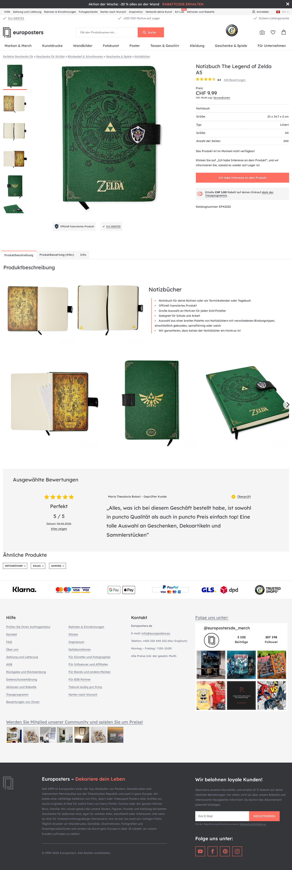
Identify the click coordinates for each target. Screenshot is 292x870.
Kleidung (197, 45)
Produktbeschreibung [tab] (18, 255)
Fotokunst (111, 45)
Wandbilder (82, 45)
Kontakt (11, 634)
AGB (9, 664)
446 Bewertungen (235, 79)
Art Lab (180, 11)
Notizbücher (14, 565)
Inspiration (136, 11)
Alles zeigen (59, 528)
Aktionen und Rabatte (200, 11)
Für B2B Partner (80, 679)
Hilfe (7, 11)
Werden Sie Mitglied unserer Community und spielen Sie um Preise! (74, 721)
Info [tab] (83, 255)
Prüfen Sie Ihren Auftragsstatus (28, 627)
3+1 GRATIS (16, 18)
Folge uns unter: (211, 617)
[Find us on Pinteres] (225, 851)
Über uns (12, 649)
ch (284, 11)
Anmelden (263, 11)
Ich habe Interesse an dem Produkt (242, 177)
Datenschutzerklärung (21, 679)
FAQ (9, 642)
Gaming (56, 565)
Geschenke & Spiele (231, 45)
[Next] (287, 404)
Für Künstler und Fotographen (90, 657)
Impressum (76, 642)
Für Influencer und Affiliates (88, 664)
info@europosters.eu (155, 633)
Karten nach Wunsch (113, 11)
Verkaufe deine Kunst (159, 11)
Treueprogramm (17, 694)
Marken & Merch (18, 45)
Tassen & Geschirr (164, 45)
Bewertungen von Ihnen (23, 702)
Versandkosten (221, 97)
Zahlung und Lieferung (27, 11)
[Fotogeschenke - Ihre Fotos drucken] (262, 32)
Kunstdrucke (52, 45)
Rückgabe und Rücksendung (26, 672)
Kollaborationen (80, 649)
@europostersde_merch (227, 627)
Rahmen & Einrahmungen (60, 11)
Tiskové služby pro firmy (85, 687)
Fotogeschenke (88, 11)
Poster (135, 45)
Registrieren (264, 816)
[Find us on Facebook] (213, 851)
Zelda (37, 565)
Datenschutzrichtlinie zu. (253, 824)
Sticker (73, 634)
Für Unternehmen (272, 45)
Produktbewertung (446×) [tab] (57, 255)
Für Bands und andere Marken (90, 672)
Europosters (30, 32)
